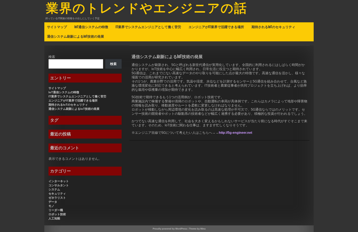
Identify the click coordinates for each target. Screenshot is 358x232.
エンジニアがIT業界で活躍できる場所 (216, 27)
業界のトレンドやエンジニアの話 (146, 9)
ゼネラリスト (57, 197)
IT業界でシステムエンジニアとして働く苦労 (148, 27)
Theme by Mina (197, 228)
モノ (51, 206)
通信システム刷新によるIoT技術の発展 (75, 36)
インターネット (58, 181)
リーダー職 (55, 210)
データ (52, 201)
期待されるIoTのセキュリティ (273, 27)
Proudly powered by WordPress (170, 228)
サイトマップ (57, 27)
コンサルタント (58, 185)
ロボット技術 (57, 214)
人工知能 (54, 218)
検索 (51, 57)
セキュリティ (57, 193)
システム (54, 189)
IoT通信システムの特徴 (91, 27)
